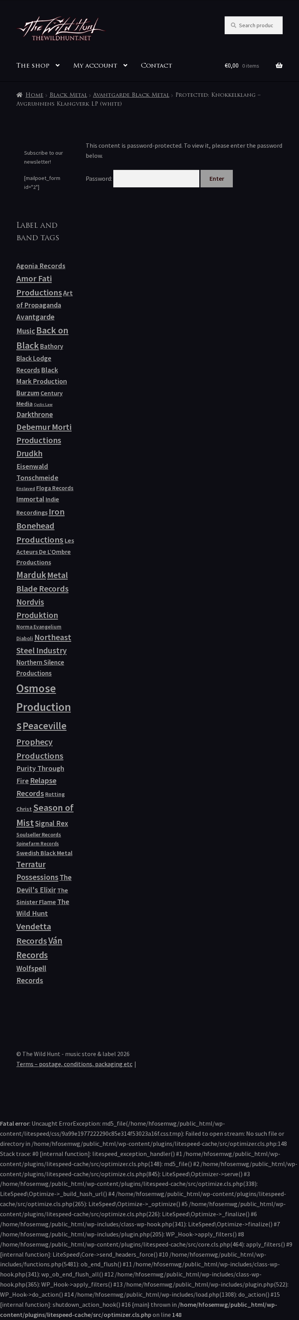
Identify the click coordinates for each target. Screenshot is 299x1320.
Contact (156, 66)
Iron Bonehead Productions (40, 525)
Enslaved (25, 488)
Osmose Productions (43, 706)
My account (95, 66)
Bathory (51, 346)
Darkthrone (34, 414)
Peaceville (45, 725)
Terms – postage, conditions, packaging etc (74, 1064)
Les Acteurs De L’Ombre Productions (45, 551)
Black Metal (68, 95)
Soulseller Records (38, 834)
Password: (99, 178)
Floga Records (55, 488)
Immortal (30, 498)
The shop (32, 66)
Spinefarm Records (37, 843)
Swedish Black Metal (44, 853)
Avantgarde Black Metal (131, 95)
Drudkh (29, 454)
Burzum (27, 392)
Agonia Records (40, 265)
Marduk (31, 574)
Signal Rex (51, 823)
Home (34, 95)
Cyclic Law (43, 404)
